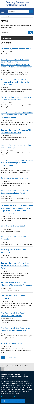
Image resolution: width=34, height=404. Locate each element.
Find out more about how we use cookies (14, 397)
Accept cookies (19, 401)
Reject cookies (7, 401)
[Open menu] (2, 11)
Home (3, 16)
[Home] (17, 4)
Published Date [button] (6, 38)
